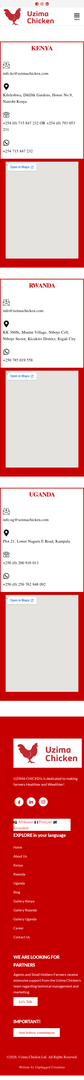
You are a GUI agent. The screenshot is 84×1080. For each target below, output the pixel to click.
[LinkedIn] (31, 801)
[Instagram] (43, 801)
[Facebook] (19, 801)
